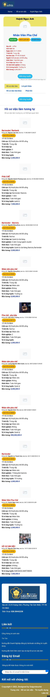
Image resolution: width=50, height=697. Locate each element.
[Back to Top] (48, 696)
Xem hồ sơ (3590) (9, 274)
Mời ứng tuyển (25, 76)
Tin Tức (5, 638)
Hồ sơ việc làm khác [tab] (14, 91)
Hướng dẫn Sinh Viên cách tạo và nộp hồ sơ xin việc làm (22, 651)
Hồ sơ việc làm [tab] (12, 86)
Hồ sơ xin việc (27, 690)
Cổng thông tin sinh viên (11, 634)
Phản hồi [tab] (29, 91)
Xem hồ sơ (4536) (9, 459)
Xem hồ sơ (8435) (9, 182)
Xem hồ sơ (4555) (9, 413)
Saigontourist (36, 687)
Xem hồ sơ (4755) (9, 366)
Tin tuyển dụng (41, 690)
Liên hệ (45, 693)
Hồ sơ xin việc (21, 12)
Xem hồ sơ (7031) (9, 228)
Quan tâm (13, 39)
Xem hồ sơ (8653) (9, 135)
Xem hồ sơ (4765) (9, 551)
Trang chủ (14, 690)
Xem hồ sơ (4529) (9, 505)
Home (10, 12)
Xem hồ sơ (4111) (9, 320)
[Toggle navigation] (46, 4)
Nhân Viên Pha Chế (25, 35)
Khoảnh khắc (36, 39)
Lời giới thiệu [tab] (27, 86)
